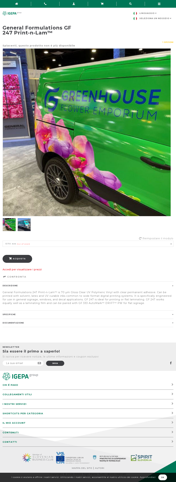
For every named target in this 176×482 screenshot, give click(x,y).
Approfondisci (148, 477)
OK (162, 477)
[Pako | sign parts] (20, 376)
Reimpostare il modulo (157, 238)
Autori (99, 468)
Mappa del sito (82, 468)
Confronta (16, 276)
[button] (88, 244)
